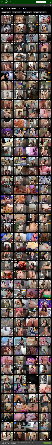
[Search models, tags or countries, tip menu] (50, 5)
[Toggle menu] (2, 2)
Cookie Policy (13, 443)
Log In (48, 1)
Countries (28, 12)
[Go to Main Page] (6, 2)
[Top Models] (10, 2)
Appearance (17, 12)
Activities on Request (40, 12)
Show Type (6, 12)
